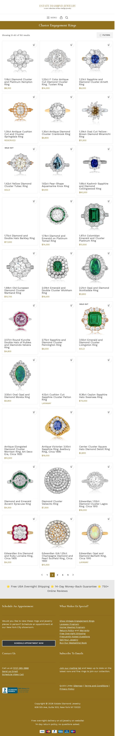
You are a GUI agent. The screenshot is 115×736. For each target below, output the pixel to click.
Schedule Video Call (13, 674)
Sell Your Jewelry (69, 639)
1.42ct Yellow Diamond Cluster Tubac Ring (17, 185)
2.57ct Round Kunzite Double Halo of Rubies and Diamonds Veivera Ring (17, 343)
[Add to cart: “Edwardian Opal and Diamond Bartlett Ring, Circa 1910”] (108, 518)
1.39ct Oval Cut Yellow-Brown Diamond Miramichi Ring (94, 134)
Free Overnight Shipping (73, 633)
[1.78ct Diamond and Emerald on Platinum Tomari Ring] (57, 215)
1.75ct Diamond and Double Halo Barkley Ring (19, 237)
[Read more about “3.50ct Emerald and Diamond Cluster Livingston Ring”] (108, 305)
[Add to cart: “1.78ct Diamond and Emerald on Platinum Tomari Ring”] (71, 201)
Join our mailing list (70, 668)
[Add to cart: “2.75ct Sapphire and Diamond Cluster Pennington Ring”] (71, 305)
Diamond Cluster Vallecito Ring (52, 502)
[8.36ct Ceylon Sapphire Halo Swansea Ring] (95, 374)
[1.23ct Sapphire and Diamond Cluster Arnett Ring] (95, 59)
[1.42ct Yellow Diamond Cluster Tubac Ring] (20, 163)
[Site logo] (57, 6)
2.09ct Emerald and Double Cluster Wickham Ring (57, 290)
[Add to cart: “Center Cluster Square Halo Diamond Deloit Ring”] (108, 412)
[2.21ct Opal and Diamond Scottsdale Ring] (95, 267)
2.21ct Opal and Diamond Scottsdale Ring (94, 289)
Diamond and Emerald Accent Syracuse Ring (17, 502)
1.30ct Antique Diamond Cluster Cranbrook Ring (56, 132)
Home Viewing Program (72, 627)
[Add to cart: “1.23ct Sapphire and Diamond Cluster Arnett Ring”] (108, 44)
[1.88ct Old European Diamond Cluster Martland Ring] (20, 267)
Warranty (84, 630)
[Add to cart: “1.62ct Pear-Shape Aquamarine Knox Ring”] (71, 149)
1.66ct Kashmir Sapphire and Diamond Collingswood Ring (93, 186)
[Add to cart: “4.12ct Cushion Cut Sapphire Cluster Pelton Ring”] (71, 360)
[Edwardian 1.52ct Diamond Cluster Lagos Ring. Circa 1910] (95, 481)
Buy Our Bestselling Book (73, 643)
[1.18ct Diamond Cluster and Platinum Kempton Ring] (20, 59)
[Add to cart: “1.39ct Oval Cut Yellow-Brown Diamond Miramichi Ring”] (108, 96)
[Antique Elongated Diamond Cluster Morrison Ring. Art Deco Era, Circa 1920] (20, 426)
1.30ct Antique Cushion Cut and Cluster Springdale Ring (18, 134)
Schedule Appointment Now (28, 643)
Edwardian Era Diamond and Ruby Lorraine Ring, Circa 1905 (18, 556)
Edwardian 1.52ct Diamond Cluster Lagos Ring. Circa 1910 (93, 504)
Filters (106, 35)
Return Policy (67, 630)
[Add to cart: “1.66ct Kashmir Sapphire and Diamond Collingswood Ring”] (108, 149)
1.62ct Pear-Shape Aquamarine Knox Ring (55, 185)
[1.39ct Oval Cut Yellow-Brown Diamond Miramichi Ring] (95, 111)
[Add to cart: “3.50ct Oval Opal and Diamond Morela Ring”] (34, 360)
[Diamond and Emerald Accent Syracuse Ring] (20, 481)
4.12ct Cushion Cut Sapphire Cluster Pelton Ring (56, 397)
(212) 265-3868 (21, 668)
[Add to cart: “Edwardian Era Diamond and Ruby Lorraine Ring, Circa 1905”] (34, 518)
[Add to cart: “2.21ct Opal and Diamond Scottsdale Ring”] (108, 253)
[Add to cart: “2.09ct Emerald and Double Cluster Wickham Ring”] (71, 253)
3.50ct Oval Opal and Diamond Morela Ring (17, 395)
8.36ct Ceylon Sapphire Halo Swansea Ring (93, 395)
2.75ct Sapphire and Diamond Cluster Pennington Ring (54, 342)
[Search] (67, 17)
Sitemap (77, 685)
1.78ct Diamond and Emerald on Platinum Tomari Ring (54, 238)
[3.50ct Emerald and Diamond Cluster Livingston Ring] (95, 319)
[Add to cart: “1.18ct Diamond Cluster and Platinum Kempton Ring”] (34, 44)
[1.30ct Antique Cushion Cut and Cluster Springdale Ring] (20, 111)
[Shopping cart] (61, 17)
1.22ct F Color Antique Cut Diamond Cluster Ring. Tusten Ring (55, 82)
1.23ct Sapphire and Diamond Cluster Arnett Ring (93, 82)
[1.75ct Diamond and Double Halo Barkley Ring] (20, 215)
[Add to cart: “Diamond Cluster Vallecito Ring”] (71, 466)
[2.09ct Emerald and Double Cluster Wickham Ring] (57, 267)
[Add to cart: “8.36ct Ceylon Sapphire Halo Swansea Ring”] (108, 360)
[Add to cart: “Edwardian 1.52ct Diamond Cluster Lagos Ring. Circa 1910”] (108, 466)
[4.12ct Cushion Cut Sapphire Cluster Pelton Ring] (57, 374)
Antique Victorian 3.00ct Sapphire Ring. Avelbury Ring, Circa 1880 (56, 449)
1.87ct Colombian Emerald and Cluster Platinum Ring (91, 238)
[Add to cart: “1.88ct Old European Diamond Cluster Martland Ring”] (34, 253)
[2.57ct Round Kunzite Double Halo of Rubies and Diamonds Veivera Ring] (20, 319)
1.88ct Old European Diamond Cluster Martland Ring (16, 290)
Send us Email (10, 671)
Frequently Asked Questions (75, 636)
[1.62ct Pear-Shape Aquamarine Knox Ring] (57, 163)
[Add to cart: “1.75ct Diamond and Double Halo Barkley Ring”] (34, 201)
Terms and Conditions (96, 685)
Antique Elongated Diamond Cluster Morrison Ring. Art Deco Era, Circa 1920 (18, 450)
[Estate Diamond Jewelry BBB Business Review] (16, 690)
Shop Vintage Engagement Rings (77, 621)
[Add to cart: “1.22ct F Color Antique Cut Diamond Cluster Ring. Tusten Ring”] (71, 44)
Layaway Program (69, 624)
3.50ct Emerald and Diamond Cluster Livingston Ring (91, 342)
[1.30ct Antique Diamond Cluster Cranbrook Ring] (57, 111)
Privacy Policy (67, 689)
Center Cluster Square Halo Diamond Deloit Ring (94, 448)
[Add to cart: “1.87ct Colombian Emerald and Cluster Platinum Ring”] (108, 201)
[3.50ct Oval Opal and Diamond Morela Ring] (20, 374)
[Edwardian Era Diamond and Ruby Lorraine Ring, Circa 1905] (20, 533)
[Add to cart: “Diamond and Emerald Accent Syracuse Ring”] (34, 466)
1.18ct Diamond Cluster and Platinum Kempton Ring (18, 82)
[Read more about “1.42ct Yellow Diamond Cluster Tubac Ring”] (34, 149)
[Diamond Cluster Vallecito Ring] (57, 481)
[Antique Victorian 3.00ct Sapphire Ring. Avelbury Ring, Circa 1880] (57, 426)
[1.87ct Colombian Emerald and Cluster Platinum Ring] (95, 215)
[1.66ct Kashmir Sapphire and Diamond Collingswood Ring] (95, 163)
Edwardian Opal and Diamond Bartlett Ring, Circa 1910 (92, 556)
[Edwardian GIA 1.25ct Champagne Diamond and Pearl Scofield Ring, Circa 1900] (57, 533)
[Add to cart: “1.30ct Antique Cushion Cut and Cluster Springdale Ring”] (34, 96)
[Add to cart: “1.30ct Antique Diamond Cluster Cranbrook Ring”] (71, 96)
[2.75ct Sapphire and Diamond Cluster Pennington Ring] (57, 319)
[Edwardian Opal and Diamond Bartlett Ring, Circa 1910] (95, 533)
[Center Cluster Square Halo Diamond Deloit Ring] (95, 426)
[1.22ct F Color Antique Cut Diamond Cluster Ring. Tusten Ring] (57, 59)
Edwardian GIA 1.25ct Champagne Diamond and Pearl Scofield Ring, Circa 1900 (57, 557)
